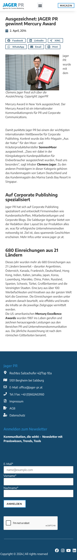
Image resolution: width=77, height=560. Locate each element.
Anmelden (14, 503)
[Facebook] (57, 550)
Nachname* (11, 488)
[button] (40, 5)
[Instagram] (62, 550)
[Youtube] (68, 550)
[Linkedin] (74, 550)
